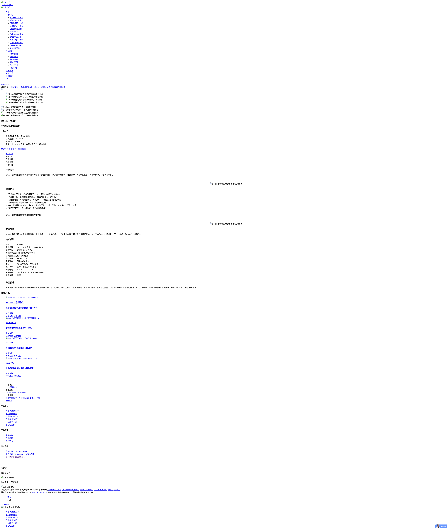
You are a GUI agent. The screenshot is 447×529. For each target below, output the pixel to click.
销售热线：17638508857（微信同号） (21, 454)
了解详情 (9, 313)
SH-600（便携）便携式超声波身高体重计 (50, 87)
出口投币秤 (15, 32)
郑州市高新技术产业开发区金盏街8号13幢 (23, 398)
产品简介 (9, 154)
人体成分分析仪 (16, 26)
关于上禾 (9, 73)
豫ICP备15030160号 (40, 492)
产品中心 (9, 15)
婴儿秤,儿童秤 (114, 490)
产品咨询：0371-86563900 (16, 451)
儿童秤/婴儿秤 (16, 29)
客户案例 (14, 54)
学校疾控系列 (26, 87)
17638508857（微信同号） (16, 393)
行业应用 (14, 57)
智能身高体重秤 (16, 18)
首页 (7, 12)
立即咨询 (4, 149)
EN (7, 78)
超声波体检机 (15, 20)
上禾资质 (9, 401)
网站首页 (14, 87)
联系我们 (9, 76)
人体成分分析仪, (101, 490)
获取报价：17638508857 (18, 149)
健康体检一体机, (87, 490)
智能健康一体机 (16, 23)
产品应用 (9, 51)
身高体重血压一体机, (71, 490)
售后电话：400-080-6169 (15, 457)
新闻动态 (9, 71)
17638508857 (7, 5)
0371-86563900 (11, 387)
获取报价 (9, 316)
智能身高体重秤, (55, 490)
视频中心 (14, 59)
